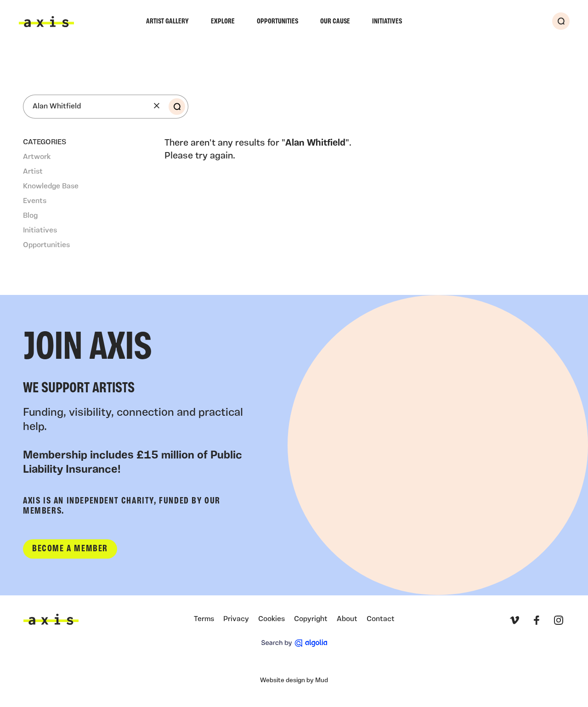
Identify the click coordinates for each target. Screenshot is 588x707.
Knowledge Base (51, 186)
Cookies (271, 619)
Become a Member (70, 549)
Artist (33, 171)
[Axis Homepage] (46, 21)
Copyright (311, 619)
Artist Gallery (167, 21)
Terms (204, 619)
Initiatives (387, 21)
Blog (30, 216)
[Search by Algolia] (294, 643)
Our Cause (335, 21)
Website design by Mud (294, 680)
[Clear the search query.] (156, 105)
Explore (223, 21)
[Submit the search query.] (177, 106)
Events (34, 201)
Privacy (236, 619)
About (347, 619)
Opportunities (277, 21)
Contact (381, 619)
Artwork (37, 157)
